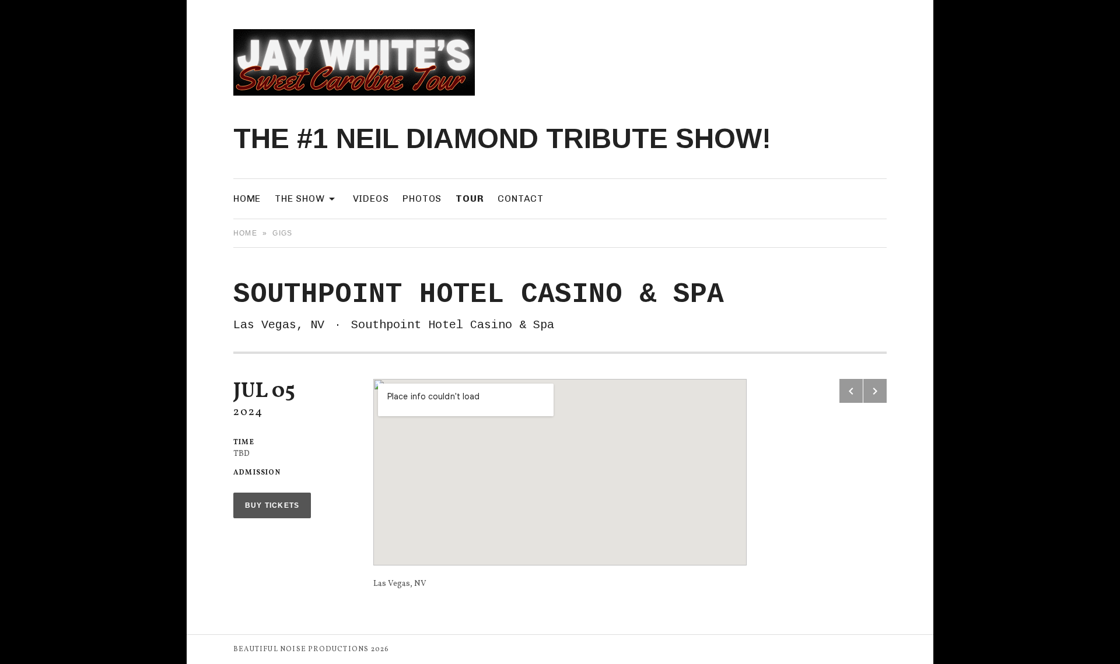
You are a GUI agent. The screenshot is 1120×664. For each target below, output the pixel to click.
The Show (306, 198)
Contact (521, 198)
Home (247, 198)
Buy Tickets (272, 505)
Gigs (282, 233)
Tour (470, 198)
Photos (422, 198)
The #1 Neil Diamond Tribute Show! (502, 138)
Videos (371, 198)
